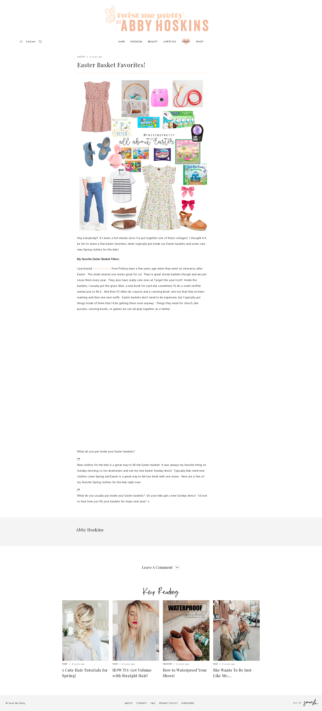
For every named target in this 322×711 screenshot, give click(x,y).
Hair (122, 41)
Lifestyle (169, 41)
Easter (81, 56)
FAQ (153, 703)
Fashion (136, 41)
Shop (199, 41)
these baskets (102, 268)
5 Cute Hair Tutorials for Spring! (85, 672)
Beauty (153, 41)
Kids (215, 664)
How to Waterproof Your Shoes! (185, 672)
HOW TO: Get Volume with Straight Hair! (132, 672)
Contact (141, 703)
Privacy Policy (168, 703)
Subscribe (187, 703)
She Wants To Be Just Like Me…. (232, 672)
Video (186, 41)
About (129, 703)
